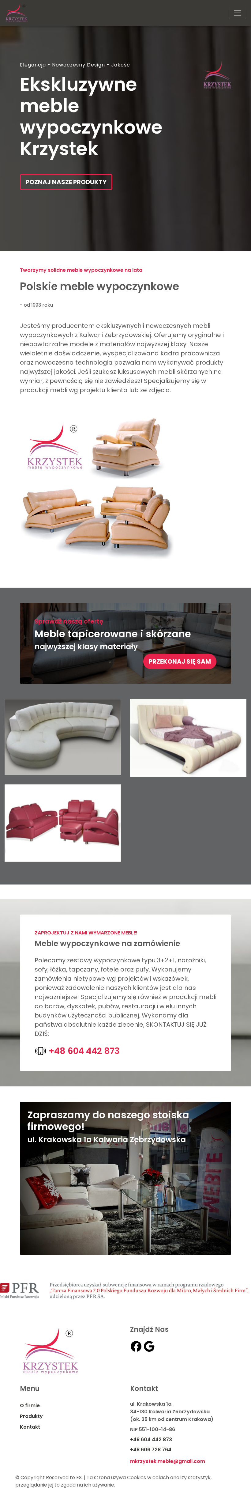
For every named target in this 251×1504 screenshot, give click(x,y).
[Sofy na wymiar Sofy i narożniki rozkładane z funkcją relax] (63, 737)
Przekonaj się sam (180, 661)
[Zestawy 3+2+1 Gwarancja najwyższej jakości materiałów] (63, 822)
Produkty (31, 1416)
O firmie (30, 1405)
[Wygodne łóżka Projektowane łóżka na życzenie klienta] (188, 737)
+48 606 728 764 (150, 1449)
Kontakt (30, 1426)
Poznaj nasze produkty (66, 182)
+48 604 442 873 (83, 1051)
